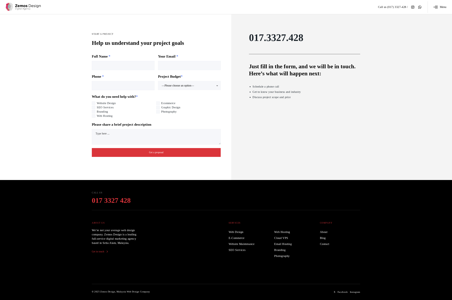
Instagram (355, 292)
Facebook (343, 292)
